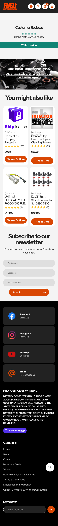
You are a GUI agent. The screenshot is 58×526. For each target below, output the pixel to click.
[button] (50, 467)
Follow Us (24, 317)
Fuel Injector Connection (36, 132)
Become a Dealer (12, 464)
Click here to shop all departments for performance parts (29, 76)
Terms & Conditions (14, 479)
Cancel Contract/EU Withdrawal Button (25, 489)
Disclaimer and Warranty (17, 484)
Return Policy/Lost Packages (19, 474)
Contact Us (9, 459)
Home (6, 449)
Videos (7, 469)
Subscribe (24, 355)
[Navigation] (52, 6)
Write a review (29, 44)
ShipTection (10, 132)
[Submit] (51, 509)
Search (7, 454)
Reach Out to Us (27, 375)
